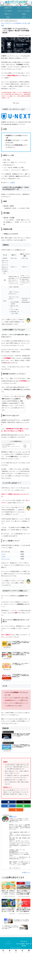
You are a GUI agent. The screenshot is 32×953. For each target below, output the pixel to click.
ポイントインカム (6, 558)
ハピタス (4, 556)
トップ (8, 941)
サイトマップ (8, 943)
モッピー (4, 554)
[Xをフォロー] (23, 802)
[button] (28, 490)
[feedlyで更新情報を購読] (23, 805)
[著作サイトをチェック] (8, 802)
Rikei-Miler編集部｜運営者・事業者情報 (23, 944)
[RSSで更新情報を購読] (16, 809)
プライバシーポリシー (16, 948)
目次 (14, 103)
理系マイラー (13, 816)
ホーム (3, 23)
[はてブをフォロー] (8, 805)
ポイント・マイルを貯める (13, 23)
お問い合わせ (23, 941)
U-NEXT (12, 182)
